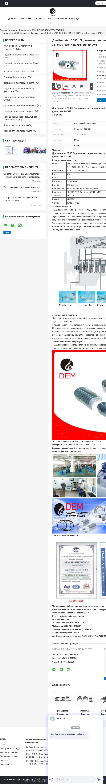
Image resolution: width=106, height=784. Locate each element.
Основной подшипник (14, 77)
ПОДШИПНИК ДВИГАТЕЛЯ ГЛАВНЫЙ (48, 30)
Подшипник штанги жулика (68, 636)
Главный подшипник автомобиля (20, 63)
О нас (48, 19)
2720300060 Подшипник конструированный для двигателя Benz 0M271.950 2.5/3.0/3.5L (62, 712)
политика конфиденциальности (18, 779)
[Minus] (99, 718)
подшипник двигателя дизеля (18, 83)
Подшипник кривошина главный (20, 54)
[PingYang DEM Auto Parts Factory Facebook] (6, 3)
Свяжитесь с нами (8, 756)
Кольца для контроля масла (17, 131)
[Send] (99, 780)
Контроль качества (9, 752)
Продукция (24, 30)
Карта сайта (6, 764)
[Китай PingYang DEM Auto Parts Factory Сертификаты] (11, 150)
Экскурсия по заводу (67, 19)
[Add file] (51, 780)
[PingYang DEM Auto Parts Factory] (53, 12)
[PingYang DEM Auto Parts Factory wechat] (21, 225)
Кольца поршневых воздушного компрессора (40, 740)
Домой (12, 19)
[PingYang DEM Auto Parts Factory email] (6, 225)
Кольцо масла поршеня (15, 125)
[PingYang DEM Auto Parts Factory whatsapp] (14, 225)
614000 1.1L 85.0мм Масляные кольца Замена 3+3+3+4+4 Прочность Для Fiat (44, 762)
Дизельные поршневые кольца (19, 105)
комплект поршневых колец (18, 111)
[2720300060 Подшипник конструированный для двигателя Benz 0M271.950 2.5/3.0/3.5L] (62, 699)
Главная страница (8, 30)
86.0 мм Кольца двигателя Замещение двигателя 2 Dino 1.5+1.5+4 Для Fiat (44, 748)
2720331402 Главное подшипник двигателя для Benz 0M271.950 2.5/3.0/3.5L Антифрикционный (85, 712)
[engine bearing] (68, 66)
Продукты (25, 19)
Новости (4, 760)
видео (38, 19)
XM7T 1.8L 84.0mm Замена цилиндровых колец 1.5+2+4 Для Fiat (43, 755)
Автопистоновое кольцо (16, 71)
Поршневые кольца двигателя (19, 97)
